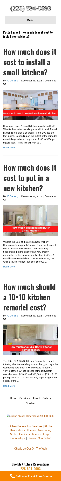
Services (25, 398)
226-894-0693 (30, 468)
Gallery (46, 398)
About (36, 398)
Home (13, 398)
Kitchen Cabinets (19, 434)
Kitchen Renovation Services (25, 426)
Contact (30, 403)
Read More (9, 147)
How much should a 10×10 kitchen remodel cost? (29, 297)
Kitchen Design (41, 434)
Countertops (17, 438)
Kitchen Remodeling (39, 430)
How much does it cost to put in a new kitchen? (29, 177)
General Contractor (39, 438)
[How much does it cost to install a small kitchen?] (30, 104)
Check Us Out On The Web (30, 448)
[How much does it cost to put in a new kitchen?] (30, 220)
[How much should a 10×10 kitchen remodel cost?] (30, 339)
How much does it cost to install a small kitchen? (29, 62)
